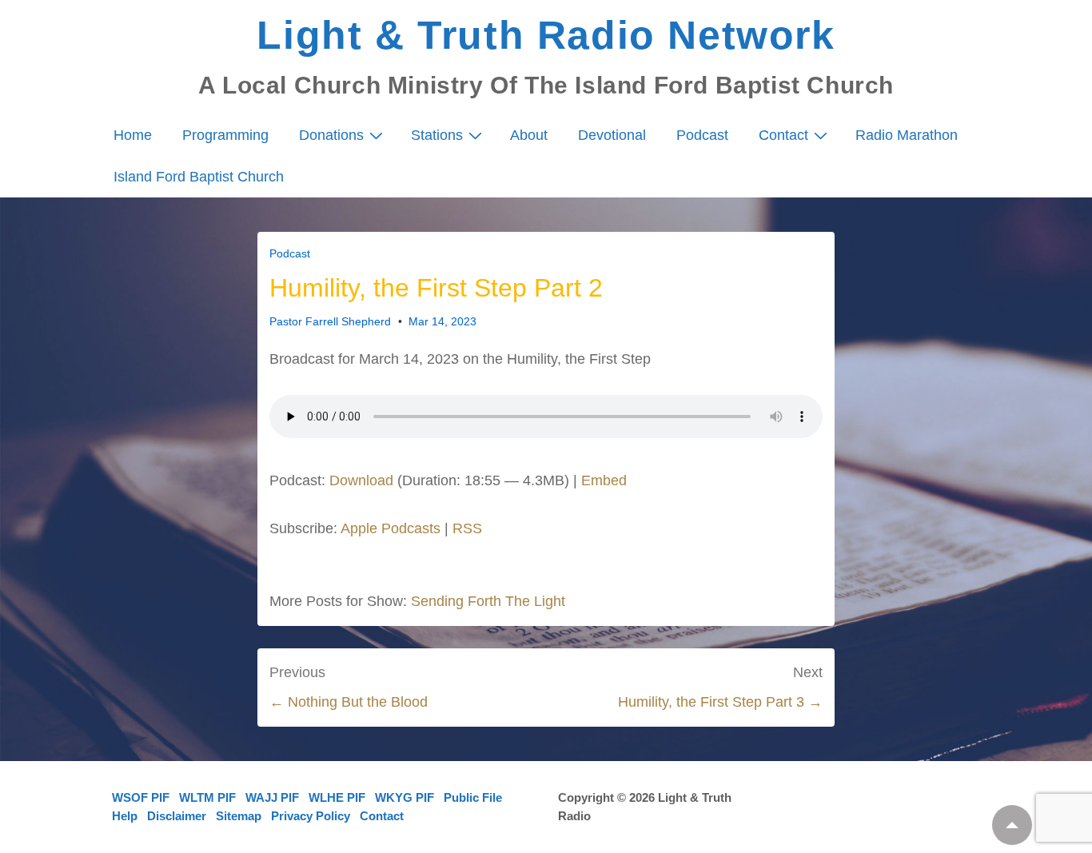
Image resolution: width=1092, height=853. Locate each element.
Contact (783, 135)
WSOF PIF (140, 797)
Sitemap (238, 816)
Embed (604, 480)
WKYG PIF (404, 797)
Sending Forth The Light (488, 601)
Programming (225, 135)
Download (361, 480)
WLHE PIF (337, 797)
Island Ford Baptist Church (199, 177)
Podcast (702, 135)
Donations (331, 135)
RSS (467, 528)
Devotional (612, 135)
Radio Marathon (906, 135)
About (529, 135)
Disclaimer (176, 816)
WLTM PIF (207, 797)
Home (133, 135)
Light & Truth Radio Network (546, 35)
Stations (437, 135)
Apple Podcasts (390, 528)
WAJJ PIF (272, 797)
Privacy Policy (310, 816)
